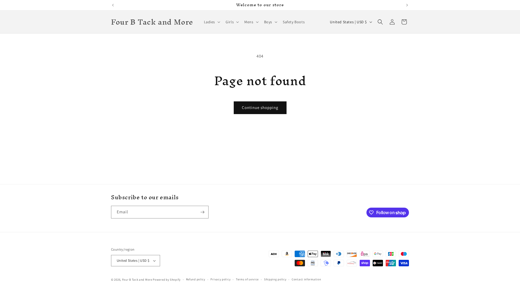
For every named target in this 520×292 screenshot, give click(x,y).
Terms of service (247, 279)
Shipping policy (275, 279)
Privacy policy (220, 279)
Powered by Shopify (167, 279)
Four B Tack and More (137, 279)
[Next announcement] (407, 5)
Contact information (306, 279)
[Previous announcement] (113, 5)
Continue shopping (260, 107)
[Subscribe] (202, 212)
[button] (212, 22)
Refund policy (195, 279)
